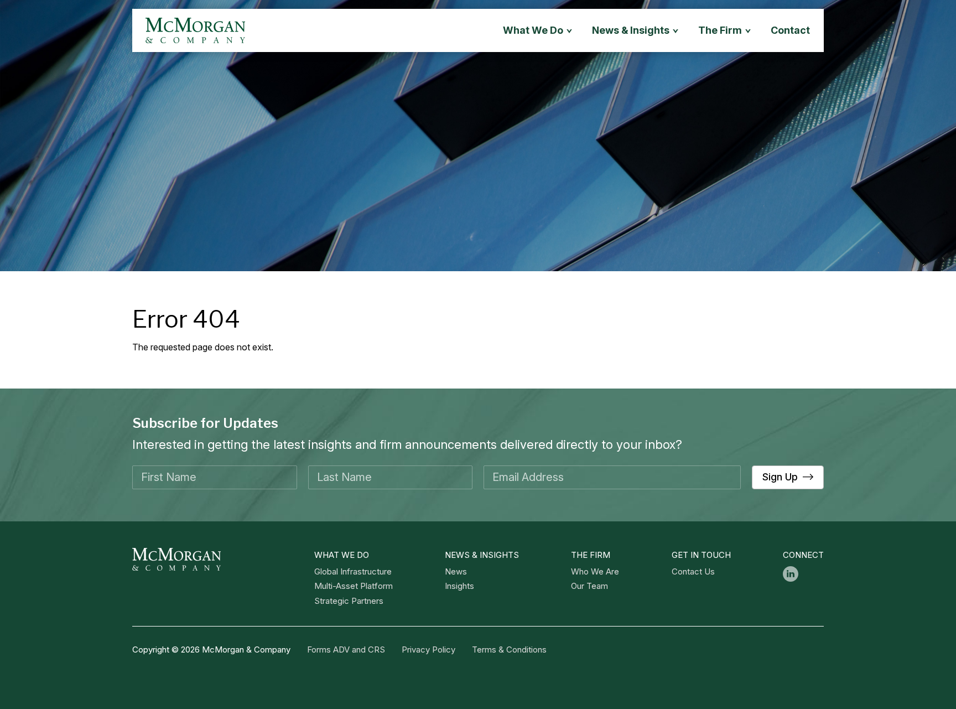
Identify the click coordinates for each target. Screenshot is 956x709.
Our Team (589, 586)
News (456, 571)
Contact (790, 30)
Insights (459, 586)
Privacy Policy (428, 649)
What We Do (341, 555)
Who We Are (595, 571)
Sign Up (780, 477)
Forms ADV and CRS (346, 649)
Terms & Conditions (509, 649)
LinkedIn (790, 574)
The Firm (590, 555)
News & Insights (630, 30)
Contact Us (693, 571)
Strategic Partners (348, 601)
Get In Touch (701, 555)
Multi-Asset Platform (353, 586)
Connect (803, 555)
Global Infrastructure (353, 571)
